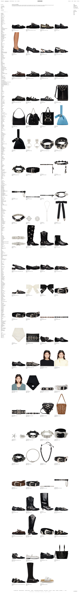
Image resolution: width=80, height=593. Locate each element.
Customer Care (16, 590)
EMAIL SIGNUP (46, 590)
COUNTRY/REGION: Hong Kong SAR (38, 590)
